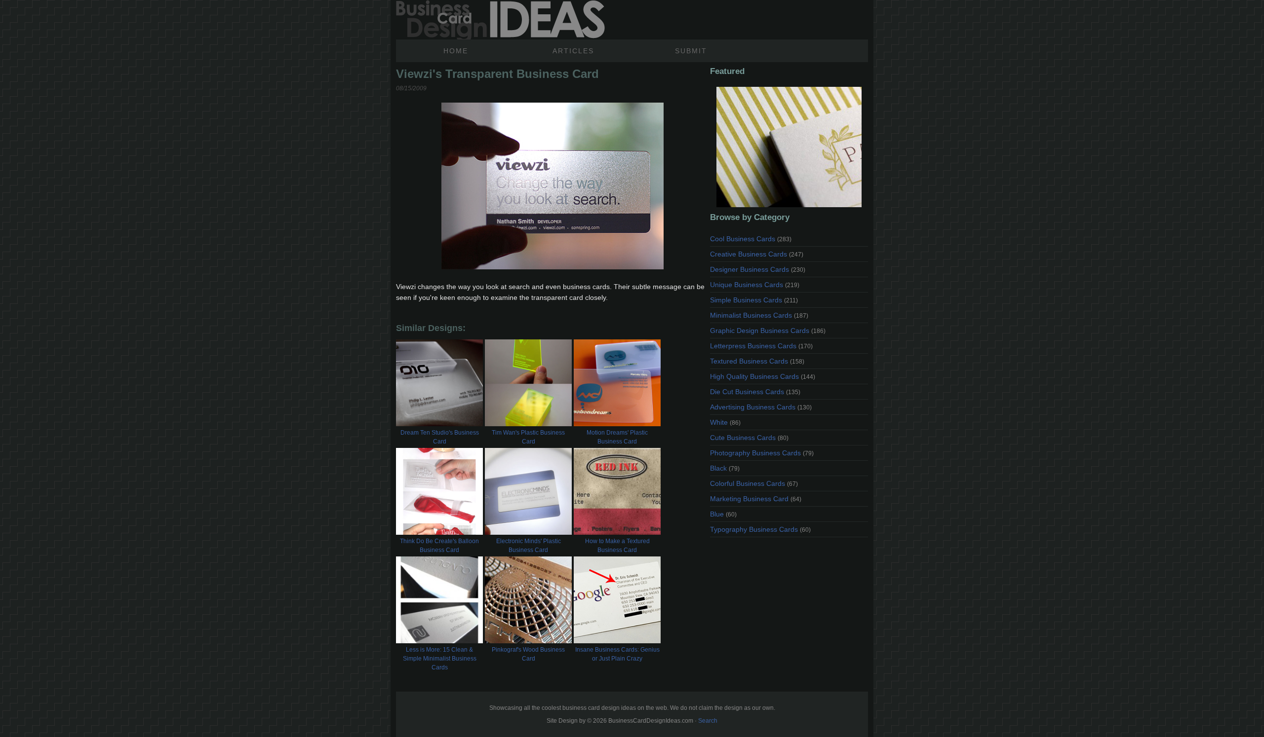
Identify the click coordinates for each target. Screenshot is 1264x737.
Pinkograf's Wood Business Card (528, 654)
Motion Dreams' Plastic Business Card (617, 437)
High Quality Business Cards (762, 376)
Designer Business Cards (757, 269)
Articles (573, 51)
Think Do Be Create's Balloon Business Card (439, 545)
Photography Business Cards (762, 453)
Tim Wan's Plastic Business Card (528, 437)
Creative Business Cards (756, 254)
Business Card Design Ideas (500, 19)
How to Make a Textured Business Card (617, 545)
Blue (723, 514)
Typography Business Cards (760, 529)
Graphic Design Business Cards (768, 330)
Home (455, 51)
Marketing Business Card (755, 499)
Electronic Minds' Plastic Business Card (528, 545)
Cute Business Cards (749, 438)
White (725, 422)
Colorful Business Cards (754, 483)
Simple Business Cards (754, 300)
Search (707, 720)
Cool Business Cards (750, 239)
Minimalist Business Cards (759, 315)
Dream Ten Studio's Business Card (439, 437)
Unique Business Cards (754, 285)
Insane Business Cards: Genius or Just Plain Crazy (617, 654)
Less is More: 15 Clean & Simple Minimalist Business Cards (439, 658)
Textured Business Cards (757, 361)
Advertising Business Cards (761, 407)
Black (725, 468)
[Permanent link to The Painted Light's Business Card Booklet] (789, 147)
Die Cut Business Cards (755, 392)
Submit (691, 51)
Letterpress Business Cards (761, 346)
